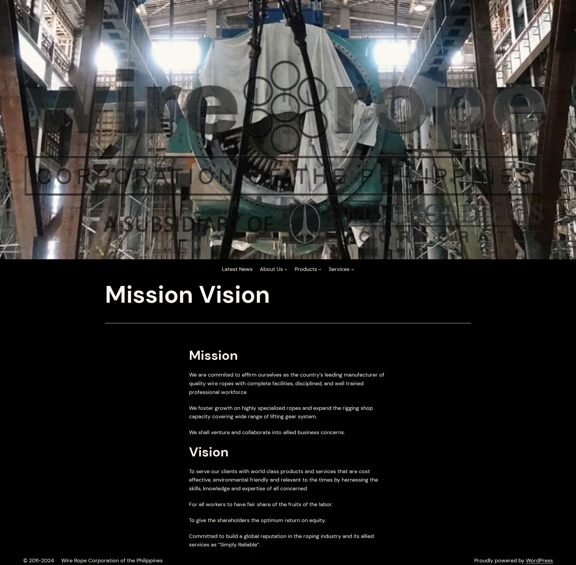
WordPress (539, 560)
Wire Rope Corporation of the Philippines (112, 560)
